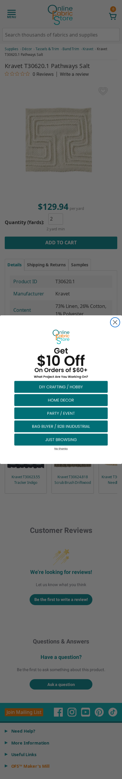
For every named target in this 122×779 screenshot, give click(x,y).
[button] (60, 387)
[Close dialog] (115, 322)
